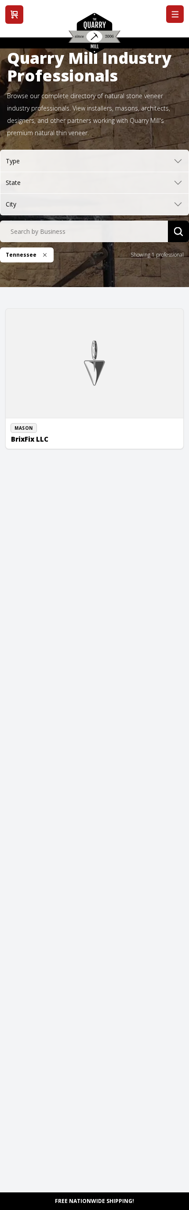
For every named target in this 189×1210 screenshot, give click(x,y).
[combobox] (84, 232)
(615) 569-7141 (39, 423)
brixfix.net (33, 443)
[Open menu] (175, 14)
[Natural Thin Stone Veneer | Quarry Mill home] (94, 37)
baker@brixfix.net (43, 433)
